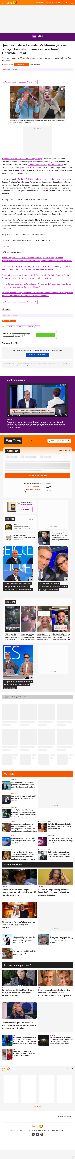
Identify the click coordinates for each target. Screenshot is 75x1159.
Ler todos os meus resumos (37, 475)
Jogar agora (25, 509)
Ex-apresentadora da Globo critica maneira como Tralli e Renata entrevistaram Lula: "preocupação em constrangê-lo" (55, 993)
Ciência (13, 821)
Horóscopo (51, 835)
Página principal (11, 2)
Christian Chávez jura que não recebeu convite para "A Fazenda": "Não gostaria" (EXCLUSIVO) (24, 940)
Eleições (9, 419)
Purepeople (20, 326)
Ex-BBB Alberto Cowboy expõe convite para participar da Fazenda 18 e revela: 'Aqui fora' (19, 892)
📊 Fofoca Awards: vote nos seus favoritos (18, 82)
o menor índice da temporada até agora (45, 164)
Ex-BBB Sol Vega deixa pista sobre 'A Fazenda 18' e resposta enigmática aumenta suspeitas (55, 892)
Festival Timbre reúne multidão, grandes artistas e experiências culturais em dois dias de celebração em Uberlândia (61, 1040)
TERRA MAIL (39, 2)
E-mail (66, 2)
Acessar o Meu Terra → (31, 441)
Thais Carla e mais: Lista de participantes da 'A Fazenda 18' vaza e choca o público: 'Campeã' (61, 940)
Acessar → (32, 519)
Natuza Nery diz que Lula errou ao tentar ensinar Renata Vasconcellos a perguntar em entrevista (19, 1025)
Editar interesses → (64, 450)
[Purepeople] (6, 309)
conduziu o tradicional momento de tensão (52, 179)
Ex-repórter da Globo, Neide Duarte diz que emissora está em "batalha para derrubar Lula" (18, 993)
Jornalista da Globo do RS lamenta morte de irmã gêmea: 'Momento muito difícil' (24, 1053)
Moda (49, 821)
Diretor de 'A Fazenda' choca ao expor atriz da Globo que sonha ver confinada (19, 925)
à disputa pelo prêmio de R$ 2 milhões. (24, 167)
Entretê (30, 326)
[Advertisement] (53, 953)
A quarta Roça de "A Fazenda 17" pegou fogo (22, 158)
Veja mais (6, 246)
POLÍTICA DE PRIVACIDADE (56, 1130)
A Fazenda (11, 326)
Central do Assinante (53, 2)
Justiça (50, 849)
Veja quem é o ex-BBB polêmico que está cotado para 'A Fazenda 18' (24, 953)
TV (37, 326)
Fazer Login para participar (37, 355)
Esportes (14, 780)
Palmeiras (14, 807)
